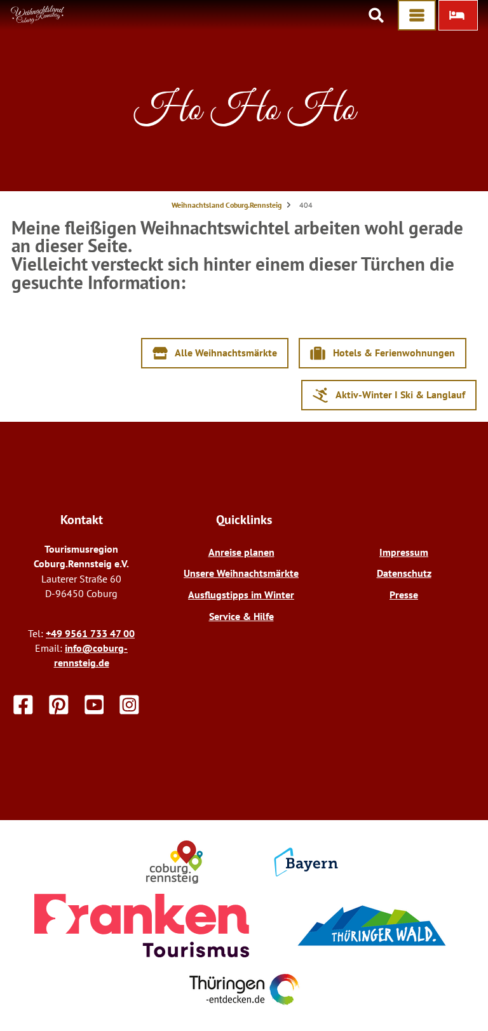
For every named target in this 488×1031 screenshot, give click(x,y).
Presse (404, 594)
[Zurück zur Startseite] (37, 20)
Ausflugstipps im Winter (241, 594)
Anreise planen (241, 552)
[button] (458, 15)
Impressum (403, 552)
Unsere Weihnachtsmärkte (241, 573)
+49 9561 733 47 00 (90, 633)
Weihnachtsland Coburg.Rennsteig (226, 205)
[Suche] (376, 15)
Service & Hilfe (241, 616)
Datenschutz (404, 573)
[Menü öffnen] (417, 15)
